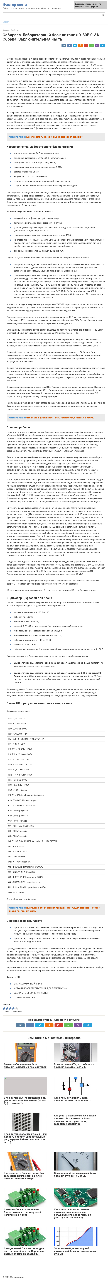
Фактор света (15, 4)
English (6, 22)
